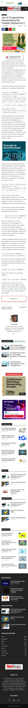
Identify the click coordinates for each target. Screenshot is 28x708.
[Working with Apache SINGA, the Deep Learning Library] (22, 460)
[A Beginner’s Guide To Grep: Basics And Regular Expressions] (5, 491)
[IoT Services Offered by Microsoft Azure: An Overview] (22, 566)
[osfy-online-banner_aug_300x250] (14, 419)
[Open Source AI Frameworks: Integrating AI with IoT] (22, 558)
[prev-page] (3, 369)
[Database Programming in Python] (5, 512)
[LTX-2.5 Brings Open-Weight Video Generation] (5, 583)
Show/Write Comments (14, 374)
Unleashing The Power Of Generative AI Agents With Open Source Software (8, 452)
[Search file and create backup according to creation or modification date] (5, 476)
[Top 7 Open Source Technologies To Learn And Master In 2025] (22, 543)
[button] (2, 9)
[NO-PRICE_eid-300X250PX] (14, 52)
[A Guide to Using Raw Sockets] (5, 484)
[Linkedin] (14, 700)
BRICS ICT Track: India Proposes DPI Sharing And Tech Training (17, 598)
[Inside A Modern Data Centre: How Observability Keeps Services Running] (5, 347)
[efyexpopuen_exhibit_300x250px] (14, 162)
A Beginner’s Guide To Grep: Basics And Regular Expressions (18, 491)
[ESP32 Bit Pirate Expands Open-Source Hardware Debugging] (5, 590)
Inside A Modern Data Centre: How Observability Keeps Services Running (18, 347)
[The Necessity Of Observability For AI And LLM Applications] (5, 363)
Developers (13, 12)
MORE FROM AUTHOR (19, 341)
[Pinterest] (10, 29)
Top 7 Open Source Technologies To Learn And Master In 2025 (9, 542)
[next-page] (5, 369)
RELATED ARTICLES (7, 341)
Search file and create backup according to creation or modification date (18, 476)
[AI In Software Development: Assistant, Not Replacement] (22, 430)
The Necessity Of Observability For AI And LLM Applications (17, 363)
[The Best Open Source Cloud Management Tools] (22, 551)
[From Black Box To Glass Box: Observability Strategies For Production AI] (5, 354)
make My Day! (22, 307)
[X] (6, 29)
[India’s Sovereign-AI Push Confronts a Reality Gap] (22, 437)
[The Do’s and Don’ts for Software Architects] (22, 535)
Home (3, 12)
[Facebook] (3, 29)
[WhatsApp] (13, 29)
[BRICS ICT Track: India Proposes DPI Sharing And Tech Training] (5, 598)
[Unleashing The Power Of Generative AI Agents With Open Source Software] (22, 452)
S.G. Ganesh (5, 25)
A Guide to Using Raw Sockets (18, 482)
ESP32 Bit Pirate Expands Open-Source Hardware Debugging (17, 590)
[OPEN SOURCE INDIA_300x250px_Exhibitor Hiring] (14, 395)
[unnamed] (14, 5)
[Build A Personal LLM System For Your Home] (22, 445)
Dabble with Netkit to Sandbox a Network (7, 308)
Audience (8, 12)
